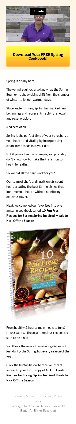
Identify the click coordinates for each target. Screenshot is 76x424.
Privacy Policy (52, 396)
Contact (38, 401)
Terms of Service (25, 396)
